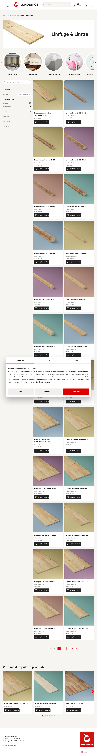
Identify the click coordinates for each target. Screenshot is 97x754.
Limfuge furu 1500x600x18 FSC (45, 582)
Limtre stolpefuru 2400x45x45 (44, 300)
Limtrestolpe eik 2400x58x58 (44, 206)
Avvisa (20, 391)
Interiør (17, 15)
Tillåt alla (76, 391)
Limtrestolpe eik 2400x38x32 (76, 113)
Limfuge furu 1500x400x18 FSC (77, 582)
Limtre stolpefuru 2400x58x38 (76, 300)
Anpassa (47, 391)
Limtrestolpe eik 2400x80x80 (44, 253)
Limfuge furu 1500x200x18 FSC (77, 628)
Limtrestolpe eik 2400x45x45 (44, 160)
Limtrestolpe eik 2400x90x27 (76, 206)
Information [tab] (48, 360)
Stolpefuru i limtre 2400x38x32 (76, 253)
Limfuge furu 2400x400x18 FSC (77, 488)
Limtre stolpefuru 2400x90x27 (76, 346)
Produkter (11, 15)
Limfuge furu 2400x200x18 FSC (77, 535)
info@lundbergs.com (9, 745)
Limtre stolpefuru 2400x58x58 (44, 346)
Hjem (4, 15)
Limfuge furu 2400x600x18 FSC (45, 488)
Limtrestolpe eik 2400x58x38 (76, 160)
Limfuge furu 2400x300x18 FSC (45, 535)
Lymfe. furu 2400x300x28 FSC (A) (77, 439)
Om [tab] (76, 360)
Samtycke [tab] (20, 360)
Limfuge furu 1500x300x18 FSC (45, 628)
